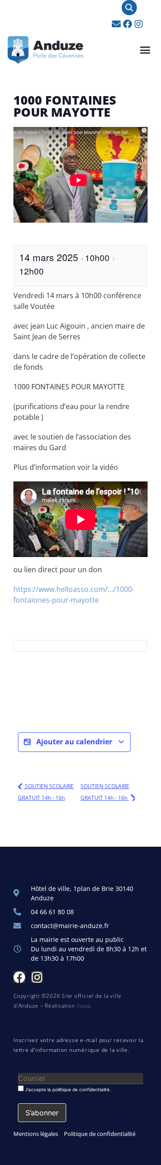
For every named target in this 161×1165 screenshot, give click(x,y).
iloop (83, 1005)
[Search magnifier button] (129, 7)
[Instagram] (138, 24)
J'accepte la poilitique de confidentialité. (67, 1089)
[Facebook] (127, 24)
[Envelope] (116, 24)
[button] (145, 50)
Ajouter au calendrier (74, 742)
